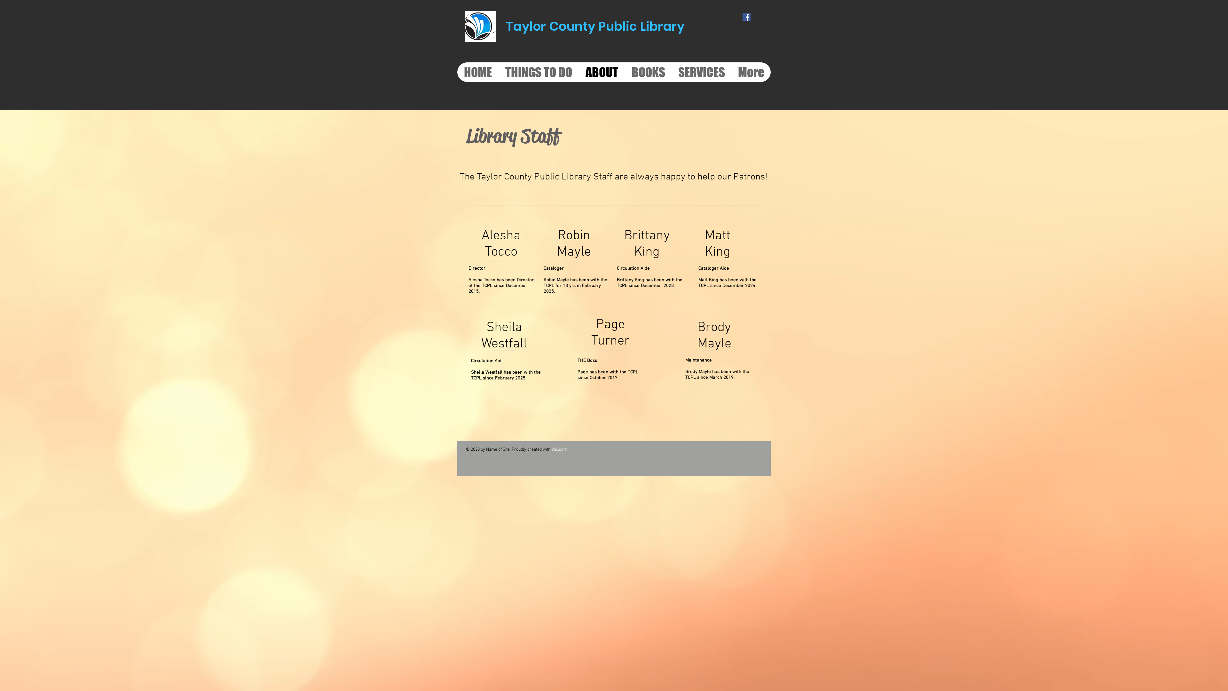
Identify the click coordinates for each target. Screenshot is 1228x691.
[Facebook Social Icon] (747, 17)
